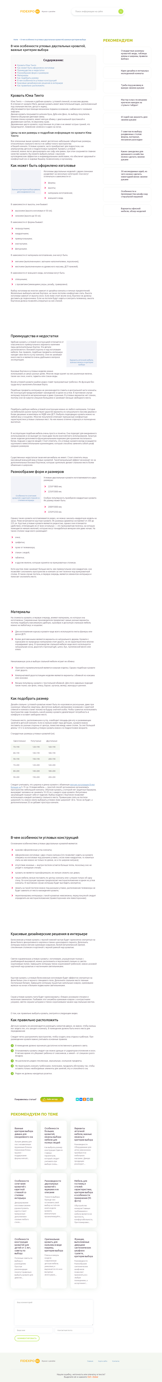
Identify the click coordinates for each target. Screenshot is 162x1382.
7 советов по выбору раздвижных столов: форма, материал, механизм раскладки (131, 135)
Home (16, 40)
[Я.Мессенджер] (77, 1099)
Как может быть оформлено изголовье (35, 68)
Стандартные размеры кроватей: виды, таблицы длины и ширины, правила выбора (134, 54)
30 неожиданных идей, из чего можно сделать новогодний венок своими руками (134, 175)
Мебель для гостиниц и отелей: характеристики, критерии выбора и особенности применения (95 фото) (83, 1191)
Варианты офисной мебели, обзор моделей (133, 209)
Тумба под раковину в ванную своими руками (132, 86)
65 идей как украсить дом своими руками (134, 118)
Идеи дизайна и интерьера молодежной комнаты (135, 72)
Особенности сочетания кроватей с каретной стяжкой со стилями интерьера (26, 498)
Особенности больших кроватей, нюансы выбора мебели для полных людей (53, 1135)
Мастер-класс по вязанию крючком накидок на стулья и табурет (134, 102)
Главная (90, 1361)
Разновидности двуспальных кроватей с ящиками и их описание (53, 1187)
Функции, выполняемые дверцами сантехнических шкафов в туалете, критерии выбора (83, 1247)
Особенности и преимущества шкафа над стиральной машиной (134, 194)
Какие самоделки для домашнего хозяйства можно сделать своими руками (133, 155)
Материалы (22, 75)
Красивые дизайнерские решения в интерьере (40, 83)
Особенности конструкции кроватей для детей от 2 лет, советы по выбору (23, 1246)
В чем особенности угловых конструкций (37, 80)
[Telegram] (87, 1099)
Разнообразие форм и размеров (32, 73)
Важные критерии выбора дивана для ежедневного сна (26, 190)
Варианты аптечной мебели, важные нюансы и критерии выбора (81, 362)
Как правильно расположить (30, 85)
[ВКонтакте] (80, 1099)
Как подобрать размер (28, 78)
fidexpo (29, 11)
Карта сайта (102, 1361)
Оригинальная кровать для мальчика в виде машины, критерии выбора (54, 1245)
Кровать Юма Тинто (26, 65)
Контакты (115, 1361)
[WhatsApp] (91, 1099)
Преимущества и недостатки (30, 70)
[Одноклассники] (84, 1099)
